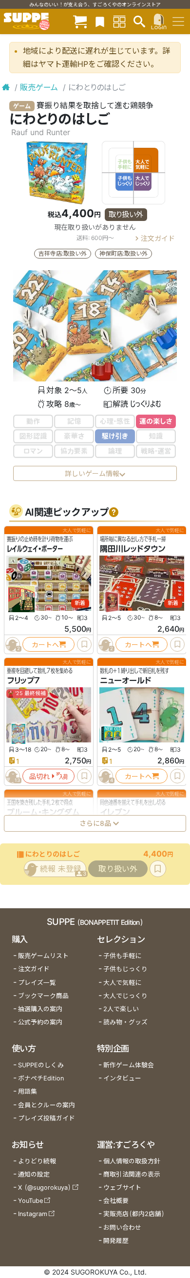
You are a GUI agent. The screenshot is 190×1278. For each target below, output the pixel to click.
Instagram (32, 1214)
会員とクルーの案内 (46, 1105)
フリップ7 (23, 680)
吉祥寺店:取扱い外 (62, 253)
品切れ (39, 776)
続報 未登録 (63, 870)
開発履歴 (116, 1240)
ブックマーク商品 (43, 995)
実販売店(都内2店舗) (134, 1214)
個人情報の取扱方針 (131, 1161)
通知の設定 (34, 1174)
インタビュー (122, 1078)
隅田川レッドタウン (132, 549)
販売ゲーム (39, 87)
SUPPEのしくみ (41, 1065)
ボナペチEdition (41, 1078)
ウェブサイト (122, 1187)
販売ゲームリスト (43, 955)
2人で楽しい (121, 1009)
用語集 (27, 1091)
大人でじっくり (125, 995)
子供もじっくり (125, 969)
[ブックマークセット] (100, 21)
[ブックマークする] (84, 644)
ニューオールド (125, 680)
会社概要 (116, 1200)
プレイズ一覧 (37, 982)
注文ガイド (158, 238)
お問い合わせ (122, 1227)
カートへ (45, 644)
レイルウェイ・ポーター (35, 549)
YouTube (30, 1200)
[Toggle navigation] (178, 21)
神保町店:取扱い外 (123, 253)
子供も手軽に (122, 955)
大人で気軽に (122, 982)
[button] (113, 512)
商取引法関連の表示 (131, 1174)
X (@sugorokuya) (44, 1187)
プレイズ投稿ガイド (46, 1118)
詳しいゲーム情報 (92, 473)
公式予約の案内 (40, 1022)
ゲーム (22, 106)
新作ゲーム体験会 (128, 1065)
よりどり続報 (37, 1161)
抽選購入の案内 (40, 1009)
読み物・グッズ (125, 1022)
